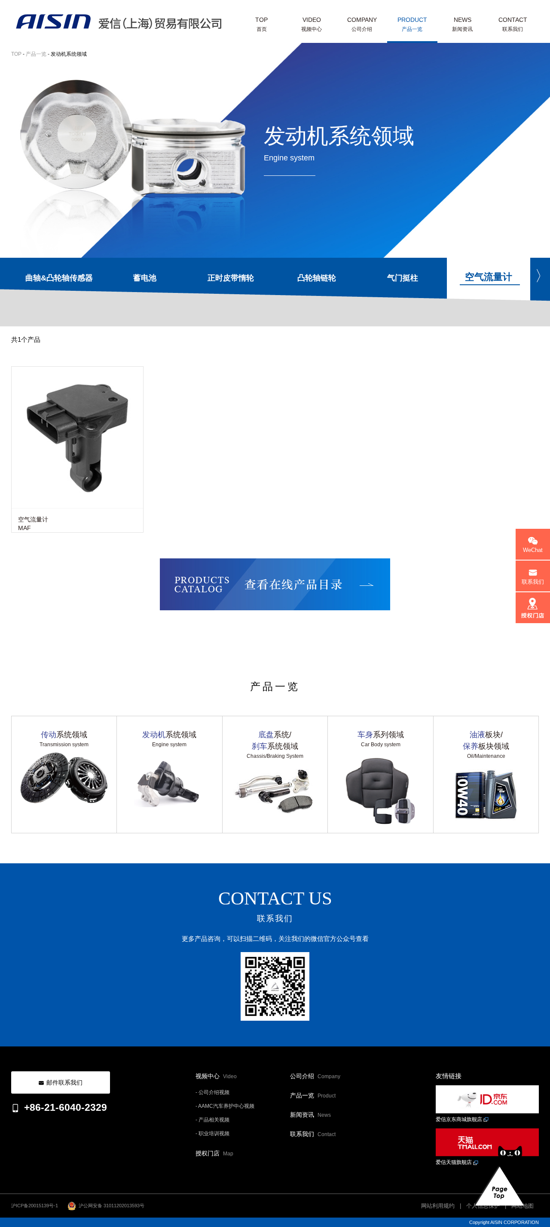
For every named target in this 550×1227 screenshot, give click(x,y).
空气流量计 (488, 276)
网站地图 (522, 1206)
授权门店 (214, 1153)
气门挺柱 (402, 278)
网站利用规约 (438, 1206)
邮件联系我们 (64, 1082)
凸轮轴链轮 (316, 278)
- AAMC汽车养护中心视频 (225, 1106)
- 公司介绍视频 (212, 1092)
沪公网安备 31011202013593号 (110, 1205)
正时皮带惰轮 (231, 278)
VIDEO (311, 24)
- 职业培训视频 (212, 1134)
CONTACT (512, 24)
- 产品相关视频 (212, 1120)
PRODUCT (412, 24)
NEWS (462, 24)
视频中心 (216, 1076)
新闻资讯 (310, 1114)
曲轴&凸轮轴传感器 (59, 278)
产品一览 (36, 54)
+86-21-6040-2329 (65, 1107)
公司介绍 (315, 1076)
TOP (261, 24)
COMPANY (362, 24)
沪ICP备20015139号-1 (34, 1205)
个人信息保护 (483, 1206)
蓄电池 (144, 278)
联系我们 (313, 1134)
